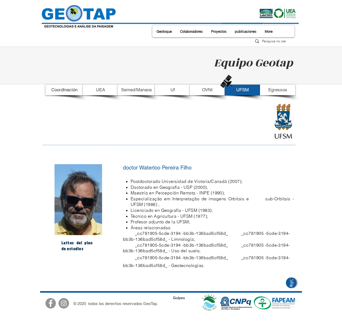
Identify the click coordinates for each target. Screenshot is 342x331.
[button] (164, 31)
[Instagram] (64, 303)
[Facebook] (50, 303)
